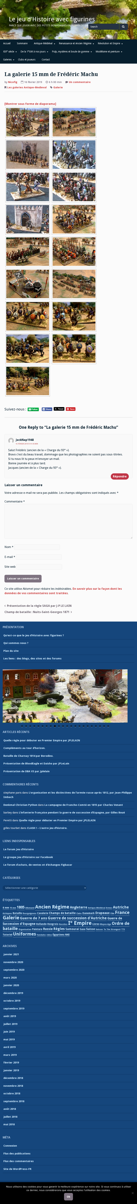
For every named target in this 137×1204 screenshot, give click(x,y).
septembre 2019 (13, 1008)
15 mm (13, 908)
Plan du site (11, 650)
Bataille (17, 913)
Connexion (10, 1145)
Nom (8, 547)
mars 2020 (10, 977)
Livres (95, 924)
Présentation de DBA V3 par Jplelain (26, 771)
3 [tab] (30, 726)
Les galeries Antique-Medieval (27, 87)
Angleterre (78, 907)
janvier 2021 (11, 954)
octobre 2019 (11, 1000)
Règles (59, 929)
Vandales (41, 935)
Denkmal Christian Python (20, 805)
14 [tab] (75, 726)
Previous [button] (7, 695)
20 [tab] (100, 726)
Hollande (41, 924)
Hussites (63, 924)
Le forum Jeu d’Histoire (18, 849)
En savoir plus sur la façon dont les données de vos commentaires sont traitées (63, 591)
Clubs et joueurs (26, 59)
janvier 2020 (11, 985)
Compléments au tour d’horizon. (24, 748)
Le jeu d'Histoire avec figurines (52, 19)
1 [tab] (22, 726)
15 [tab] (79, 726)
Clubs (79, 913)
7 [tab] (47, 726)
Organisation (25, 929)
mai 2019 (9, 1039)
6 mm (6, 907)
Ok (68, 1196)
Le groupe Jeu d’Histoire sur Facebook (28, 857)
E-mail (9, 557)
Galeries (7, 59)
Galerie (58, 87)
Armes (109, 908)
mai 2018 (9, 1124)
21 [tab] (104, 726)
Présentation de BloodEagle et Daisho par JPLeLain (36, 763)
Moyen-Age (105, 924)
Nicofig (12, 82)
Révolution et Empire (109, 43)
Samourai (72, 929)
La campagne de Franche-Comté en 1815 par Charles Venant (83, 805)
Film (112, 913)
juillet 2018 (10, 1116)
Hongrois (52, 924)
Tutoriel (7, 934)
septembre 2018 (13, 1101)
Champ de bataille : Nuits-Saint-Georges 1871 (36, 612)
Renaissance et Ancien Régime (75, 43)
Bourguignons (29, 913)
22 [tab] (108, 726)
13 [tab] (71, 726)
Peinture (37, 929)
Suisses (99, 929)
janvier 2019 (11, 1070)
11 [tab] (63, 726)
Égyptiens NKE (61, 934)
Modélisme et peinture (108, 51)
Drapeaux (102, 913)
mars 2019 (10, 1055)
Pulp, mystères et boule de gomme (70, 51)
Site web (10, 566)
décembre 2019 (13, 993)
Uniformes (24, 934)
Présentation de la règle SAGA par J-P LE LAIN (39, 606)
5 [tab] (38, 726)
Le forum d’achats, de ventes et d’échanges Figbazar (37, 864)
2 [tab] (26, 726)
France (122, 912)
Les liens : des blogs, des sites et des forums (32, 658)
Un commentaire (80, 82)
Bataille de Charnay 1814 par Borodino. (28, 755)
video (49, 935)
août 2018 (9, 1109)
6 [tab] (43, 726)
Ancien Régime (52, 907)
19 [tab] (96, 726)
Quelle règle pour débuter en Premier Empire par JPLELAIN (41, 740)
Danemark (88, 913)
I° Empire (80, 923)
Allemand (29, 908)
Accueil (7, 43)
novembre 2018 (13, 1085)
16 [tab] (84, 726)
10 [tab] (59, 726)
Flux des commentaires (18, 1161)
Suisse (90, 929)
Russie (48, 929)
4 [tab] (34, 726)
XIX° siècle (8, 51)
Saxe (82, 929)
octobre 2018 (11, 1093)
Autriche (121, 907)
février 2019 (11, 1062)
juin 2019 (9, 1031)
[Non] (132, 1193)
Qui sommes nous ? (15, 643)
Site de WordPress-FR (17, 1169)
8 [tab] (51, 726)
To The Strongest (112, 929)
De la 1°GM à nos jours (33, 51)
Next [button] (123, 695)
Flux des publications (17, 1153)
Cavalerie (42, 913)
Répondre (120, 476)
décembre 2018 (13, 1078)
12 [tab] (67, 726)
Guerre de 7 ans (33, 918)
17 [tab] (88, 726)
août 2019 (9, 1016)
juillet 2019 (10, 1024)
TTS (123, 929)
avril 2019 (9, 1047)
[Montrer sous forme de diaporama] (30, 104)
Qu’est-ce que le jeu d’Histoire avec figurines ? (33, 635)
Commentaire (14, 501)
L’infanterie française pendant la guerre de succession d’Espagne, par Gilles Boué (72, 812)
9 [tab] (55, 726)
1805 (21, 907)
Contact (46, 59)
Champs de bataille (62, 913)
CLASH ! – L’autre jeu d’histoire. (47, 828)
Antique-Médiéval (43, 43)
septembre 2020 (13, 969)
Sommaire (22, 43)
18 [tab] (92, 726)
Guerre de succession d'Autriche (77, 918)
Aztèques (7, 913)
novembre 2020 (13, 962)
